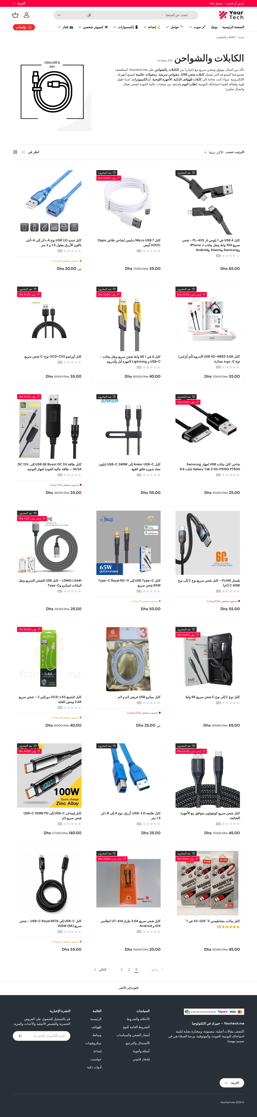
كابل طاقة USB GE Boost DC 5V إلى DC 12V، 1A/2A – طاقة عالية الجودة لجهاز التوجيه (50, 466)
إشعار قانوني (141, 1059)
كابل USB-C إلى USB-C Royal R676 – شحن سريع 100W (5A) (50, 923)
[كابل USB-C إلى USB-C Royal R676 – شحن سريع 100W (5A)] (49, 883)
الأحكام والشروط (138, 1019)
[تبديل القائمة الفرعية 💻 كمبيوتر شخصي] (79, 27)
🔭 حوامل (177, 27)
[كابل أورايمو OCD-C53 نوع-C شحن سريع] (49, 319)
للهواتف (96, 1027)
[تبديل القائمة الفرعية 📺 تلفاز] (59, 27)
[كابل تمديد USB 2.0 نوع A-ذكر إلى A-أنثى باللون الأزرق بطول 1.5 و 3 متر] (49, 202)
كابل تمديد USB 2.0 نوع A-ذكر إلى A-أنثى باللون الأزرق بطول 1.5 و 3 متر (54, 242)
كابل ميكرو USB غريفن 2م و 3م (139, 697)
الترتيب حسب (235, 152)
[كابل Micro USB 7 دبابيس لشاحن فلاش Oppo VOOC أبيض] (128, 202)
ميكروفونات (93, 1043)
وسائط (96, 1035)
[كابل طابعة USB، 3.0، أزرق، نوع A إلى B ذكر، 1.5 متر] (128, 775)
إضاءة (97, 1051)
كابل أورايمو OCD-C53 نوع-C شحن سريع (53, 356)
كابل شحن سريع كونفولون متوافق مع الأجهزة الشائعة (210, 815)
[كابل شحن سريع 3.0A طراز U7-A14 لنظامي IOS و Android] (128, 883)
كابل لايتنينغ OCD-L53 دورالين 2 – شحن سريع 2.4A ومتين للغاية (50, 699)
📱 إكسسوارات (128, 27)
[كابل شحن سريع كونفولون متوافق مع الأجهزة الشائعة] (207, 775)
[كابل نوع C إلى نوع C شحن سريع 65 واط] (207, 659)
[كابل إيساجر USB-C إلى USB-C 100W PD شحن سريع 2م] (49, 775)
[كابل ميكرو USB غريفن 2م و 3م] (128, 659)
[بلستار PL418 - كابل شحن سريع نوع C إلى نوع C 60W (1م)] (207, 543)
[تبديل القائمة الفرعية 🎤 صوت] (190, 27)
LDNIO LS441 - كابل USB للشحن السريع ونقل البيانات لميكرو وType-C (50, 582)
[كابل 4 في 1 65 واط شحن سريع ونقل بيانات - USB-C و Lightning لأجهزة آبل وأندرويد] (128, 319)
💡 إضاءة (154, 27)
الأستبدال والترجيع (138, 1043)
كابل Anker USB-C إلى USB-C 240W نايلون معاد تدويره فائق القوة (130, 466)
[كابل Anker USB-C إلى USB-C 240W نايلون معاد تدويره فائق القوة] (128, 426)
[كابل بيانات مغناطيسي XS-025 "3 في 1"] (207, 883)
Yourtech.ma (228, 1102)
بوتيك (214, 27)
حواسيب (95, 1059)
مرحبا (241, 37)
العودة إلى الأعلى (128, 988)
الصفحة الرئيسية (233, 27)
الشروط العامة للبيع (136, 1027)
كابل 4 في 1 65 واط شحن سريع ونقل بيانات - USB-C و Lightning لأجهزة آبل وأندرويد (130, 359)
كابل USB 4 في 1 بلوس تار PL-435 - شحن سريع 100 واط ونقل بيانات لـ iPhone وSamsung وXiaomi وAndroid (211, 245)
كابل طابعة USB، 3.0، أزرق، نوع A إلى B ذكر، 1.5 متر (130, 815)
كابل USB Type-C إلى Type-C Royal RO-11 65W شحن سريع (129, 582)
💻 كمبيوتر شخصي (95, 27)
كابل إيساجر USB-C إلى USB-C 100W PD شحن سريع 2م (52, 815)
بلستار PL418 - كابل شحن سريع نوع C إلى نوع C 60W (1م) (209, 582)
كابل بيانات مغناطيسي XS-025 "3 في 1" (212, 921)
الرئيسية (95, 1019)
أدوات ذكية (94, 1067)
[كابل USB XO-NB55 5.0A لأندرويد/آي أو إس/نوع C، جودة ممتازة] (207, 319)
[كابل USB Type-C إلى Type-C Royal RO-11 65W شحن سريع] (128, 543)
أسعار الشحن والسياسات (133, 1035)
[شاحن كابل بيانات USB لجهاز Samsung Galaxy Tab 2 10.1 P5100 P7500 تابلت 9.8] (207, 426)
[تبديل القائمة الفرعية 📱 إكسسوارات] (114, 27)
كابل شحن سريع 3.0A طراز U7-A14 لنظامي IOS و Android (131, 923)
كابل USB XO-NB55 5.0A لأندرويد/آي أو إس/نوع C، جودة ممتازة (209, 358)
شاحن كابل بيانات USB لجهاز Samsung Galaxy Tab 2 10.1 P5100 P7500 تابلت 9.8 (210, 466)
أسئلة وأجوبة (141, 1051)
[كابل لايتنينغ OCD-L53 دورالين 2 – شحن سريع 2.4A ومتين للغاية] (49, 659)
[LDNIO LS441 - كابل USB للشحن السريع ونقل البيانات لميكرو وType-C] (49, 543)
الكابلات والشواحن (225, 37)
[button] (15, 14)
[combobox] (125, 15)
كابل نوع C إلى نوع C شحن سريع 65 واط (212, 697)
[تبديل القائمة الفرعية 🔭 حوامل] (167, 27)
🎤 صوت (200, 27)
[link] (157, 969)
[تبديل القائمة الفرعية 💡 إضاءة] (145, 27)
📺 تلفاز (67, 27)
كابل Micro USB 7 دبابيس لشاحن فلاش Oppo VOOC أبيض (129, 242)
